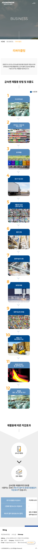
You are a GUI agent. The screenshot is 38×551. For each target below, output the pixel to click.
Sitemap (20, 534)
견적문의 (31, 542)
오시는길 (14, 534)
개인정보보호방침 (5, 534)
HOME (3, 41)
